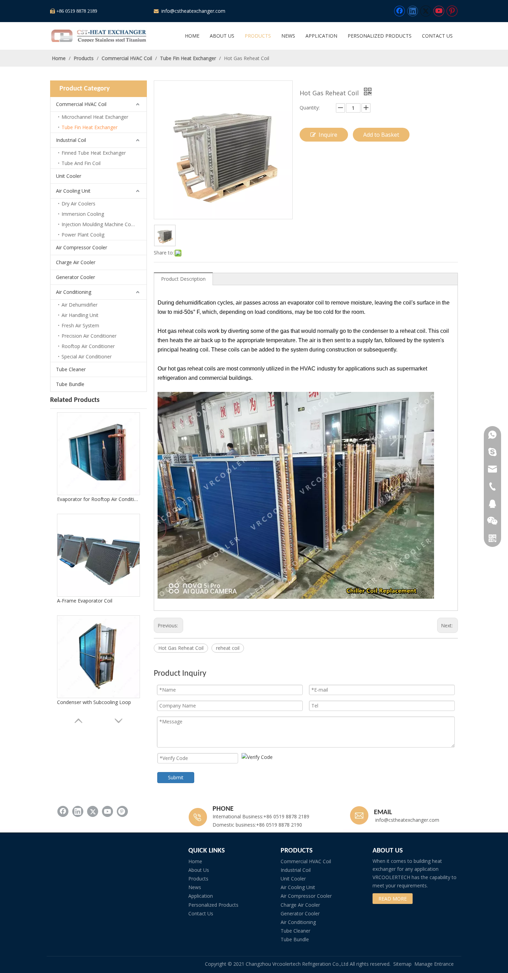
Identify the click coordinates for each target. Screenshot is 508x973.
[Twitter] (425, 11)
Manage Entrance (434, 964)
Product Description (183, 279)
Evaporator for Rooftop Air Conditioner (98, 499)
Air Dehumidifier (79, 304)
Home (195, 861)
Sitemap (402, 964)
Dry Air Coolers (78, 203)
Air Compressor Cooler (81, 247)
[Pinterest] (452, 11)
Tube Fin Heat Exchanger (89, 127)
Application (200, 896)
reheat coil (227, 648)
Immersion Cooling (83, 214)
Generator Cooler (75, 277)
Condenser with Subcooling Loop (94, 702)
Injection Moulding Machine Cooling (102, 224)
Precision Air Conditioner (89, 336)
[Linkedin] (412, 11)
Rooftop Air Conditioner (88, 346)
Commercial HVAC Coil (81, 104)
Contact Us (200, 913)
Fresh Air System (80, 325)
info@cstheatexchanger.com (192, 11)
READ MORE (392, 898)
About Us (198, 870)
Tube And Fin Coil (81, 163)
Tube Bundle (70, 384)
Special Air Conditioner (87, 356)
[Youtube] (438, 11)
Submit (176, 777)
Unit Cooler (68, 176)
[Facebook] (399, 11)
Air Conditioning (73, 292)
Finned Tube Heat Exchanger (94, 153)
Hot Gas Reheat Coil (181, 648)
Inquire (328, 134)
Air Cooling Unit (73, 190)
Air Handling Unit (80, 315)
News (194, 887)
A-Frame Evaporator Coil (84, 600)
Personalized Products (213, 905)
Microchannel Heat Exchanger (95, 117)
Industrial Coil (71, 140)
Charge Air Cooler (75, 262)
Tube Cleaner (71, 369)
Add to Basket (381, 134)
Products (198, 878)
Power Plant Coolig (83, 234)
